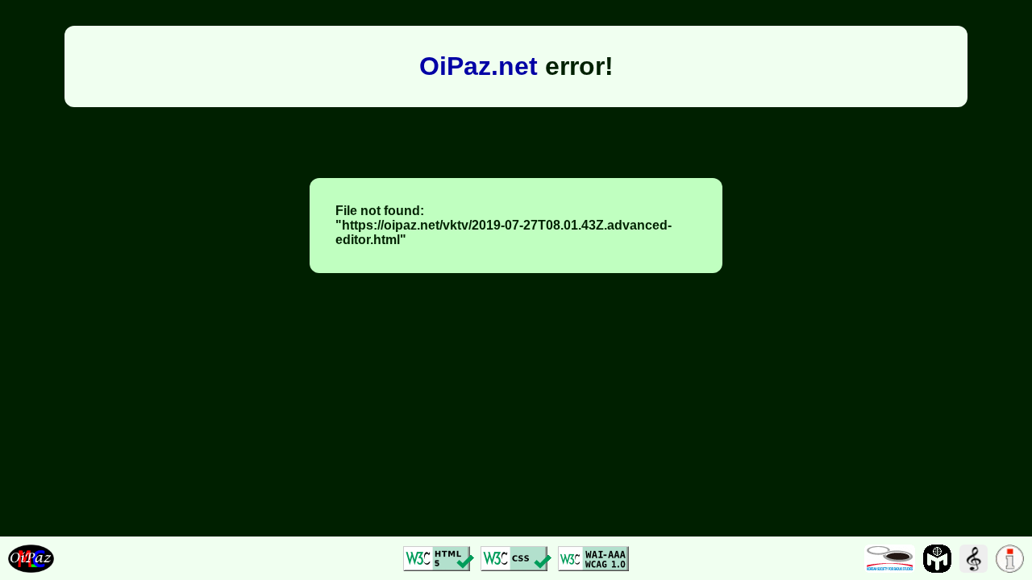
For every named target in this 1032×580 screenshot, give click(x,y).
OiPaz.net (478, 66)
